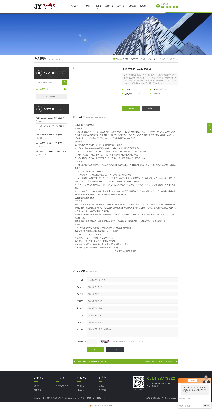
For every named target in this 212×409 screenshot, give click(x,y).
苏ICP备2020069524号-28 (96, 398)
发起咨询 (206, 405)
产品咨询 (131, 108)
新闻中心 (109, 6)
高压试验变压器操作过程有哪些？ (49, 143)
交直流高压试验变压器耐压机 (94, 361)
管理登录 (164, 398)
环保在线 (156, 398)
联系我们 (143, 6)
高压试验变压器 (149, 59)
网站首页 (75, 6)
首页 (126, 59)
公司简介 (37, 386)
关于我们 (86, 6)
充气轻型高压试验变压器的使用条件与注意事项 (51, 126)
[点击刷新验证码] (104, 341)
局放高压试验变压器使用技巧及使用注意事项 (51, 118)
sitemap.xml (173, 398)
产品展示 (97, 6)
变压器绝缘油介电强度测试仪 (162, 361)
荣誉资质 (37, 390)
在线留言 (132, 6)
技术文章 (120, 6)
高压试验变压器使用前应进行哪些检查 (51, 151)
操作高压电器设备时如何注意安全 (49, 135)
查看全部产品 (51, 97)
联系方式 (102, 386)
